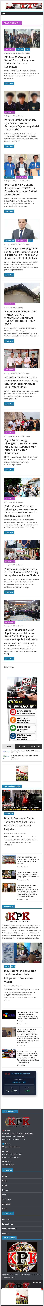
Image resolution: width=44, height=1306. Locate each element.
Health (7, 966)
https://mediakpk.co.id (11, 1147)
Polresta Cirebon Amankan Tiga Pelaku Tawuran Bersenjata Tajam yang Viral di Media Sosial (21, 124)
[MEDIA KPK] (17, 911)
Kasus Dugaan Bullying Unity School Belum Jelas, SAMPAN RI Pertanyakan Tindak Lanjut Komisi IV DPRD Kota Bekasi (21, 253)
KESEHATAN (20, 49)
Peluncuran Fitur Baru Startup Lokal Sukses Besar (25, 751)
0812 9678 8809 (8, 1165)
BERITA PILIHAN (35, 746)
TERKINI (9, 746)
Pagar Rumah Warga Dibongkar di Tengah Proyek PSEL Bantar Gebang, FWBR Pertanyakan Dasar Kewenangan (20, 446)
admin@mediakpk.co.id (11, 1157)
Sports (4, 1181)
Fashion (5, 1190)
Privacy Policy (7, 1224)
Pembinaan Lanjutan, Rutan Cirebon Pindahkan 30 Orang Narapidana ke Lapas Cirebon (21, 572)
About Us (6, 1219)
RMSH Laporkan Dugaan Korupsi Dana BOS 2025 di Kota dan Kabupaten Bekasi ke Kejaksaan (20, 189)
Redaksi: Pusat (22, 833)
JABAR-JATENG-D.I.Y (9, 49)
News (4, 1176)
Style (4, 1195)
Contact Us (6, 1233)
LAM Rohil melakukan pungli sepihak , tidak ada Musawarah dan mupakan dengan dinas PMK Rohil (28, 860)
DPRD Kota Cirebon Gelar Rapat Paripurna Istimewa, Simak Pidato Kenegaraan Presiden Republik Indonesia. (21, 634)
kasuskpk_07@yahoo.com (12, 1154)
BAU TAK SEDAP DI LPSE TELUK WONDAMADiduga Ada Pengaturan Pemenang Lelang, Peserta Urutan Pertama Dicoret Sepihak (28, 1016)
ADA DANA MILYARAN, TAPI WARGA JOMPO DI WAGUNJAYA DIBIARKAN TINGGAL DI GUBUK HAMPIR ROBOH (20, 318)
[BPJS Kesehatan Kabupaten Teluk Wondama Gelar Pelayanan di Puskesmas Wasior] (22, 953)
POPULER (22, 746)
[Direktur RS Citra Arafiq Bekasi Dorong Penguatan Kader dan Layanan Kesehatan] (22, 38)
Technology (6, 1199)
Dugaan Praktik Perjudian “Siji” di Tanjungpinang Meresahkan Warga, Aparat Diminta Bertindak (28, 874)
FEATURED (6, 1204)
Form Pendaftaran (9, 1229)
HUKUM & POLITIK (9, 177)
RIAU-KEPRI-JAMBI (9, 814)
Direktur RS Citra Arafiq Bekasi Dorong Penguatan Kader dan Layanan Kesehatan (19, 61)
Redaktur (20, 116)
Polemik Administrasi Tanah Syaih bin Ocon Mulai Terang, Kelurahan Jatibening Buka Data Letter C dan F (21, 382)
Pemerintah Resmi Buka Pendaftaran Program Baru (24, 756)
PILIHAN (27, 49)
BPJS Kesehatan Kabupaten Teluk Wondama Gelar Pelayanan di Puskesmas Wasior (20, 976)
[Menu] (3, 13)
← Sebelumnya (8, 667)
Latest (4, 1209)
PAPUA (13, 966)
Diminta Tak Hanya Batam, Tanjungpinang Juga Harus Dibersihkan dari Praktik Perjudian (19, 823)
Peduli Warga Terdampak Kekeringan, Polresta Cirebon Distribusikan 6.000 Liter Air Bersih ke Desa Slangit (21, 510)
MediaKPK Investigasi (24, 53)
